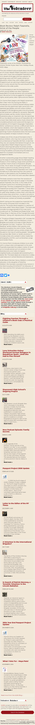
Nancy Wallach (7, 31)
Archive (18, 1)
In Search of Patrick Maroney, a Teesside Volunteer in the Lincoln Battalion (17, 584)
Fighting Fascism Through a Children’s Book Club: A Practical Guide (17, 320)
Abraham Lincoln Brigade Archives (20, 719)
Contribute (11, 1)
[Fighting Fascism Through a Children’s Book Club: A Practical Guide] (5, 331)
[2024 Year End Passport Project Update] (5, 633)
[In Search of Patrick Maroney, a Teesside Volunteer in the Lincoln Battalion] (5, 594)
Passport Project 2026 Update (16, 468)
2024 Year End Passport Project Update (17, 624)
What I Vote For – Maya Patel (15, 661)
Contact (24, 1)
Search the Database (17, 712)
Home (3, 22)
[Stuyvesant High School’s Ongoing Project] (5, 400)
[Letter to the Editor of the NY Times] (5, 514)
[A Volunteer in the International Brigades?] (5, 552)
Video (25, 22)
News (16, 22)
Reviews (21, 22)
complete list (23, 705)
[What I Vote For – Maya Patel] (5, 670)
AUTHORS (30, 22)
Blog (7, 22)
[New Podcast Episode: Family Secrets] (5, 440)
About (30, 1)
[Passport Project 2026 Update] (5, 477)
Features (12, 22)
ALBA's (3, 705)
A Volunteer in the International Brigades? (17, 543)
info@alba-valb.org (9, 307)
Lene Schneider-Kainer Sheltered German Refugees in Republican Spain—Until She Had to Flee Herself (17, 353)
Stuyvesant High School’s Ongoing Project (14, 390)
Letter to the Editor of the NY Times (16, 504)
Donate (4, 1)
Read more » (8, 344)
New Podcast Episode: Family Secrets (16, 431)
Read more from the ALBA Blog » (12, 695)
